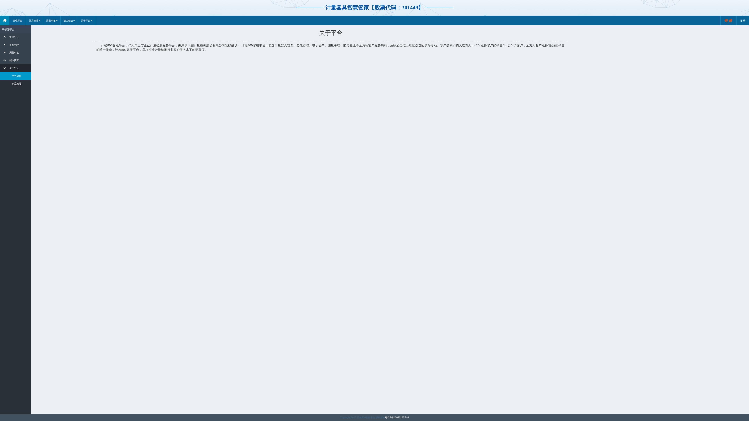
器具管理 (33, 20)
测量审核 (51, 20)
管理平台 (17, 20)
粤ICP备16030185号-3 (397, 417)
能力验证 (68, 20)
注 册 (742, 20)
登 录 (728, 20)
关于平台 (85, 20)
